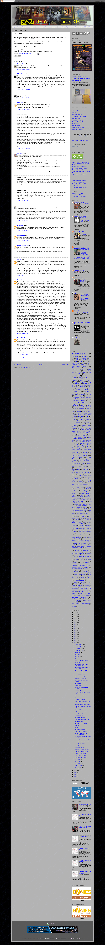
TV (79, 574)
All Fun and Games (79, 747)
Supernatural (88, 553)
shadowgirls (74, 540)
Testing (76, 727)
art (73, 372)
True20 (89, 573)
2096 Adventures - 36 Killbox (79, 174)
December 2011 (79, 644)
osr (73, 515)
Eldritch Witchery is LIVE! (85, 804)
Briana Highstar (82, 385)
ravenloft (81, 524)
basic (75, 376)
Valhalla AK (83, 579)
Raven (73, 523)
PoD (83, 519)
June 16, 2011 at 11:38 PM (23, 109)
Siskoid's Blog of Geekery (80, 231)
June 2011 (77, 656)
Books (24, 27)
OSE (87, 513)
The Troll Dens (77, 337)
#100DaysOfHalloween (78, 353)
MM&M (87, 488)
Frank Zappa (87, 438)
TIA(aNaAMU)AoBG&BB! (77, 568)
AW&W (80, 374)
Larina (73, 474)
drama (88, 423)
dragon (87, 419)
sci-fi (86, 534)
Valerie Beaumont (75, 579)
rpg (81, 530)
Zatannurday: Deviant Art (81, 729)
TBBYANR (77, 561)
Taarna (80, 558)
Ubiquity (83, 574)
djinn (75, 416)
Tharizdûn (86, 562)
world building (77, 600)
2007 (75, 776)
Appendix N (86, 370)
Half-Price (79, 449)
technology (87, 561)
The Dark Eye (84, 564)
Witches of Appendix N (77, 129)
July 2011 (77, 654)
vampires (89, 580)
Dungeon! (74, 426)
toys (90, 570)
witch (89, 593)
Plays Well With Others (77, 120)
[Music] (75, 271)
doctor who (75, 417)
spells (81, 547)
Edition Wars (87, 426)
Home (41, 364)
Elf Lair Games (87, 428)
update (85, 576)
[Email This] (14, 56)
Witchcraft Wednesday (79, 597)
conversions (75, 405)
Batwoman (81, 377)
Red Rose (88, 525)
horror (85, 455)
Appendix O (16, 27)
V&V (88, 577)
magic (84, 480)
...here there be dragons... (81, 757)
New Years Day (81, 499)
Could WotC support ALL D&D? (82, 719)
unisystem (77, 576)
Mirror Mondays (78, 488)
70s (73, 363)
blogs (90, 382)
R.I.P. (85, 522)
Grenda (74, 448)
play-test (77, 519)
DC (84, 411)
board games (86, 383)
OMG (85, 509)
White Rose (74, 591)
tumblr (75, 574)
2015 (75, 634)
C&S (76, 386)
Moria (82, 493)
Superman (81, 553)
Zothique (74, 606)
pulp (88, 521)
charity (73, 393)
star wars (77, 550)
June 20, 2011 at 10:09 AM (23, 354)
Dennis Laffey (20, 63)
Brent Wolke (20, 225)
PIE (81, 518)
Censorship (78, 389)
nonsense (76, 504)
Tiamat (86, 568)
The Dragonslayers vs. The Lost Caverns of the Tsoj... (82, 698)
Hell (78, 452)
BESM (73, 378)
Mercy (84, 485)
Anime (79, 370)
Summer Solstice (79, 690)
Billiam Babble (21, 73)
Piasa (78, 518)
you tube (77, 604)
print (88, 519)
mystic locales (77, 498)
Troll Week (84, 573)
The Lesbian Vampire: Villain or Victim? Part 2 (82, 668)
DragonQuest (86, 422)
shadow (89, 537)
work (90, 598)
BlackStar (89, 380)
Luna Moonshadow (86, 478)
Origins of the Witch (80, 513)
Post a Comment (20, 357)
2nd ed (84, 359)
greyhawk (81, 448)
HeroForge (84, 452)
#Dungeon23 (84, 355)
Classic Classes (88, 397)
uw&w (82, 577)
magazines (74, 480)
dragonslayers (81, 423)
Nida (90, 501)
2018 (75, 628)
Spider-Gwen (87, 547)
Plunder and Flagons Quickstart (79, 187)
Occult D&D (86, 505)
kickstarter (85, 469)
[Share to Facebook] (19, 56)
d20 (90, 407)
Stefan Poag (20, 102)
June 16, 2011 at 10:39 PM (23, 98)
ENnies (84, 431)
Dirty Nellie (89, 414)
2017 (75, 630)
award (85, 373)
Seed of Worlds (78, 311)
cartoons (85, 388)
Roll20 (77, 530)
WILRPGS (81, 593)
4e (76, 361)
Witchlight (74, 598)
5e (81, 361)
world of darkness (87, 600)
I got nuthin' (88, 459)
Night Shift (77, 502)
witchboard (88, 595)
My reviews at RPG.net (77, 195)
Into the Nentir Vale (79, 463)
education (74, 428)
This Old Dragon (76, 125)
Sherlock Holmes (75, 541)
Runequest (85, 531)
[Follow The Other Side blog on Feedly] (77, 158)
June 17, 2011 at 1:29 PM (23, 240)
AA (82, 364)
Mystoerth (69, 27)
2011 (75, 642)
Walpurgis (80, 585)
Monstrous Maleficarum (77, 491)
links (75, 477)
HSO (73, 457)
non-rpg (89, 502)
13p (77, 358)
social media (80, 544)
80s (78, 363)
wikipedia (88, 591)
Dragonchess (78, 685)
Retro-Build (87, 526)
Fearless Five (76, 435)
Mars (83, 482)
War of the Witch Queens (78, 127)
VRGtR (73, 585)
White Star (81, 591)
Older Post (65, 364)
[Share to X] (17, 56)
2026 (75, 612)
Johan (90, 466)
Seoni (85, 537)
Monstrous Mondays (77, 114)
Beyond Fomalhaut (79, 293)
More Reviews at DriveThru (81, 696)
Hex (90, 452)
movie (87, 493)
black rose (74, 380)
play (90, 518)
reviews (89, 528)
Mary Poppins (75, 484)
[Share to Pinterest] (20, 56)
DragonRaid (74, 423)
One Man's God (76, 118)
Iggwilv (80, 460)
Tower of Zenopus (78, 277)
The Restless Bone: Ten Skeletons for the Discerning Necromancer (81, 179)
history (88, 453)
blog (75, 382)
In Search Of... (75, 111)
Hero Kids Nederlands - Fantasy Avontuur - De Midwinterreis (79, 169)
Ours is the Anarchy (84, 203)
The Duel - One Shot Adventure (79, 166)
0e (72, 358)
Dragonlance (77, 422)
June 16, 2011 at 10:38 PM (23, 89)
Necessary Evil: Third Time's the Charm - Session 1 (85, 280)
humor (80, 457)
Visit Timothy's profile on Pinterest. (80, 140)
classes (87, 396)
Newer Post (17, 364)
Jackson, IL (75, 112)
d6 (75, 408)
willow (73, 593)
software (85, 544)
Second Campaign (76, 537)
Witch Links (87, 27)
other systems (87, 515)
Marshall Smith (21, 235)
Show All (90, 347)
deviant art (78, 414)
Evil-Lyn (79, 432)
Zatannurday (85, 605)
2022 (75, 620)
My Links (61, 27)
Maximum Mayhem (84, 484)
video (77, 584)
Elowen (77, 429)
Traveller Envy (85, 571)
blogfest (83, 382)
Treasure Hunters (76, 573)
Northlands (89, 504)
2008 (75, 774)
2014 (75, 636)
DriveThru (75, 425)
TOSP (82, 570)
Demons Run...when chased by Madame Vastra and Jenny (82, 740)
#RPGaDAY (85, 356)
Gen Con (76, 445)
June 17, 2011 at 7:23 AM (23, 200)
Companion (75, 404)
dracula (80, 419)
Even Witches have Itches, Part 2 (83, 731)
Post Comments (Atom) (25, 367)
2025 (75, 614)
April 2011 (77, 761)
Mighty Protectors (80, 487)
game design (85, 441)
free (73, 440)
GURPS (73, 449)
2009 (75, 772)
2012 (75, 640)
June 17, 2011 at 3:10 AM (23, 173)
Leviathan (77, 475)
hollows (74, 455)
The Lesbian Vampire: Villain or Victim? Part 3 (82, 665)
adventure (86, 367)
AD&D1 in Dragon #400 (80, 753)
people (73, 518)
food (89, 437)
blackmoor (82, 380)
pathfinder (81, 516)
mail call (86, 481)
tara (80, 559)
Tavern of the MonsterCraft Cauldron (80, 184)
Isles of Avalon (76, 465)
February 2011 (78, 765)
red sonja (74, 526)
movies (74, 495)
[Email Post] (38, 53)
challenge (86, 389)
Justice (73, 469)
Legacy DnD (87, 474)
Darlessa (81, 409)
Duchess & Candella (85, 425)
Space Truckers (80, 546)
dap (88, 408)
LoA (78, 477)
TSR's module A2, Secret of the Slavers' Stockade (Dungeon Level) (85, 219)
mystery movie (88, 496)
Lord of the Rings (88, 477)
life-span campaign (84, 475)
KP (72, 472)
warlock (74, 587)
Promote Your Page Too (77, 149)
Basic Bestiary (85, 376)
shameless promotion (84, 540)
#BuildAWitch (75, 355)
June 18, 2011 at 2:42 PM (23, 333)
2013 (75, 638)
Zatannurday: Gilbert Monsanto (82, 749)
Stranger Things (86, 550)
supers (76, 555)
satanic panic (88, 533)
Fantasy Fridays (83, 434)
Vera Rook (83, 582)
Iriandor (88, 463)
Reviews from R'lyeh (79, 202)
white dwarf (85, 590)
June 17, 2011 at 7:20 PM (23, 255)
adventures (75, 369)
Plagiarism (86, 518)
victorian (89, 582)
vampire (89, 579)
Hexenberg (83, 453)
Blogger (81, 938)
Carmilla (79, 388)
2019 (75, 626)
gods (88, 446)
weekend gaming (84, 588)
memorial (74, 485)
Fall (83, 432)
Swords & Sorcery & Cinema (79, 122)
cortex (82, 405)
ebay (80, 426)
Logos (47, 27)
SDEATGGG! (74, 536)
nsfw (75, 505)
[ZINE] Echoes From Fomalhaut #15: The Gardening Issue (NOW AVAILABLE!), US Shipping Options (85, 297)
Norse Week (82, 504)
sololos (71, 938)
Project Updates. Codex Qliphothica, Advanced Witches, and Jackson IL (81, 78)
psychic (84, 521)
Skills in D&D (78, 709)
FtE (78, 441)
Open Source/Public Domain (81, 510)
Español (73, 432)
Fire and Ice (79, 437)
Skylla (73, 544)
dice (84, 414)
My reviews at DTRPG (77, 193)
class (90, 394)
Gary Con (89, 443)
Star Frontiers (82, 549)
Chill (77, 394)
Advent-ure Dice (76, 367)
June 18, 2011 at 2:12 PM (23, 275)
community (81, 402)
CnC (75, 399)
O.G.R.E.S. (79, 505)
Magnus (80, 481)
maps (79, 482)
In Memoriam (86, 460)
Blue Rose (77, 383)
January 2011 (78, 767)
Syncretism (74, 558)
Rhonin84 (19, 205)
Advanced (85, 366)
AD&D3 (78, 366)
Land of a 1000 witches (82, 472)
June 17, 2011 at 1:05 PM (23, 230)
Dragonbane (89, 420)
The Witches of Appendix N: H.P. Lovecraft (85, 827)
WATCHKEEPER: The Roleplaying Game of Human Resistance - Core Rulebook (80, 164)
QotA (80, 522)
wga (79, 590)
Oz (76, 516)
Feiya (73, 437)
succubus (74, 552)
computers (85, 404)
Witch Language (81, 595)
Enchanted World (75, 431)
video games (85, 584)
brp (87, 385)
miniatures (89, 487)
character (75, 391)
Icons (76, 658)
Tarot (86, 559)
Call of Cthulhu (82, 386)
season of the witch (84, 536)
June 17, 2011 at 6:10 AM (23, 186)
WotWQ (76, 601)
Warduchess (87, 585)
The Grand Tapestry (79, 270)
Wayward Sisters (75, 588)
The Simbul (82, 565)
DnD (87, 416)
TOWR (86, 570)
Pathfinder (77, 725)
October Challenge (77, 507)
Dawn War (78, 411)
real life (81, 525)
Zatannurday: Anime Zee (80, 678)
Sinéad (89, 541)
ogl (86, 507)
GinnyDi (77, 446)
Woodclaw (20, 153)
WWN (85, 601)
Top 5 (78, 570)
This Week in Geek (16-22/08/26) (84, 233)
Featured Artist (75, 109)
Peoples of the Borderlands (78, 182)
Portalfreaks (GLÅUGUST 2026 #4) (82, 312)
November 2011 (79, 646)
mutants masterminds (77, 496)
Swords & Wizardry (84, 556)
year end (78, 603)
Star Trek (89, 549)
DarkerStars (74, 409)
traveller (76, 571)
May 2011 (77, 759)
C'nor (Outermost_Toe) (23, 245)
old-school (22, 58)
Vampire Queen (79, 580)
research (81, 526)
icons (75, 460)
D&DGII (85, 407)
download (88, 417)
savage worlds (78, 534)
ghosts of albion (86, 445)
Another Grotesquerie (85, 339)
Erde (89, 431)
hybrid (82, 459)
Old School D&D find (80, 674)
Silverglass (84, 541)
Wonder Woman (84, 598)
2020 (75, 624)
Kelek (78, 469)
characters (86, 391)
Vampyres (76, 582)
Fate (90, 434)
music (87, 495)
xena (73, 603)
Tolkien (73, 570)
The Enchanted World (77, 123)
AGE (83, 369)
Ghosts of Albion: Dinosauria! (82, 660)
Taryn (90, 559)
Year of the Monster (86, 603)
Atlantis (90, 372)
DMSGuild (80, 416)
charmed (80, 393)
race (89, 522)
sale (82, 532)
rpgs (80, 531)
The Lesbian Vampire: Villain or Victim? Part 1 (82, 671)
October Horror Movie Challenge (79, 116)
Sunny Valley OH (86, 552)
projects (73, 521)
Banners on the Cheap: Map (78, 196)
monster (74, 490)
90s (84, 363)
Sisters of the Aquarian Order (80, 543)
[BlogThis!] (16, 56)
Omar (81, 508)
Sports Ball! (75, 185)
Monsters (53, 27)
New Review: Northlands (80, 755)
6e (89, 361)
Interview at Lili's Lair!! (80, 717)
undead (89, 574)
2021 (75, 622)
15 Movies (77, 662)
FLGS (84, 437)
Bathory (74, 377)
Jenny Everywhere (83, 466)
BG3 (78, 378)
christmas (83, 394)
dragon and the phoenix (78, 420)
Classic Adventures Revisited (78, 397)
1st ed (90, 358)
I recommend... (78, 683)
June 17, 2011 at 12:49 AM (23, 148)
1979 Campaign (83, 358)
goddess (83, 446)
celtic (90, 388)
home (79, 455)
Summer (79, 552)
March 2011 (78, 763)
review (82, 528)
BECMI (87, 377)
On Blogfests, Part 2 (79, 743)
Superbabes (74, 553)
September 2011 (79, 650)
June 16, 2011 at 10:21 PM (23, 69)
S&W (78, 533)
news (88, 499)
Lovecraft (76, 478)
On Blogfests (78, 745)
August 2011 (78, 652)
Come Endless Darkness (78, 400)
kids (73, 471)
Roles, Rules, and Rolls (80, 216)
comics (89, 400)
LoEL (82, 477)
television (74, 562)
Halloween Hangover (87, 449)
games (74, 443)
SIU (89, 543)
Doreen (82, 417)
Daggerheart (81, 408)
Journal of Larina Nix (78, 467)
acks (86, 364)
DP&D (73, 419)
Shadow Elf (77, 539)
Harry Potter (83, 450)
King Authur (83, 470)
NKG (85, 502)
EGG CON (80, 428)
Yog (73, 604)
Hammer (76, 450)
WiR (85, 593)
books (73, 385)
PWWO (74, 522)
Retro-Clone (75, 528)
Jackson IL (86, 465)
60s (86, 361)
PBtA (89, 516)
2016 (75, 632)
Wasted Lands (83, 587)
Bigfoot (82, 378)
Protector (79, 521)
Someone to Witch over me (81, 751)
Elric (83, 429)
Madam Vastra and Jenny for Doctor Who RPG (81, 734)
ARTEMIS (79, 372)
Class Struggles (78, 396)
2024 (75, 616)
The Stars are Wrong (80, 676)
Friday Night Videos (80, 440)
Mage (79, 480)
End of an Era (78, 711)
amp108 (19, 259)
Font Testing (83, 325)
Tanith (76, 559)
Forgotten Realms (77, 438)
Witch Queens (78, 27)
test (81, 562)
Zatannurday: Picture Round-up (82, 704)
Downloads (40, 27)
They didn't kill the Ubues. (81, 723)
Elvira (88, 429)
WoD (79, 598)
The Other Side (75, 146)
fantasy (74, 434)
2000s (77, 359)
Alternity (89, 369)
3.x (18, 58)
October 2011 (78, 648)
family (87, 432)
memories (80, 485)
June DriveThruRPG (79, 721)
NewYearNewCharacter (78, 501)
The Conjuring (75, 564)
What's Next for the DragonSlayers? (79, 714)
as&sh (84, 372)
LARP (81, 474)
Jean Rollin (74, 466)
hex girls (76, 453)
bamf (90, 373)
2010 (75, 770)
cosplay (89, 405)
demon (89, 411)
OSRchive (80, 515)
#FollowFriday (75, 356)
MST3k (82, 495)
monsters (84, 490)
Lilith (90, 475)
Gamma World (82, 443)
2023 (75, 618)
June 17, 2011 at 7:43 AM (23, 220)
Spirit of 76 (74, 549)
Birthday (88, 378)
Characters (31, 27)
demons (77, 413)
